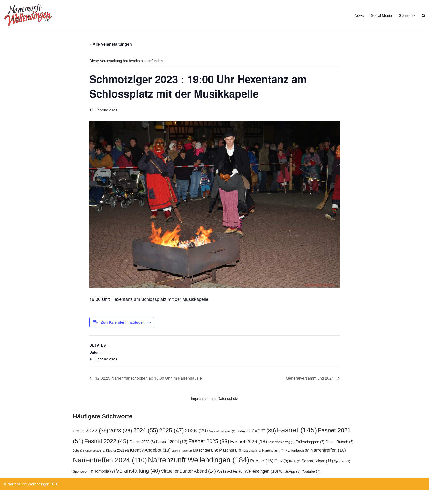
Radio (294, 461)
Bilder (243, 431)
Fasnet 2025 (208, 441)
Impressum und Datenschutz (214, 398)
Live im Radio (182, 450)
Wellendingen (261, 471)
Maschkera (252, 450)
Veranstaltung (138, 471)
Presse (261, 460)
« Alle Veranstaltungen (110, 44)
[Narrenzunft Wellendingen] (28, 15)
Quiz (281, 461)
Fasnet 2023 (142, 442)
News (359, 15)
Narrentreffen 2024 (110, 460)
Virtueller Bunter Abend (188, 471)
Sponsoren (83, 471)
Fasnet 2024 (171, 441)
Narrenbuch (297, 450)
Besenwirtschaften (222, 431)
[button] (415, 15)
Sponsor (342, 461)
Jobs (78, 450)
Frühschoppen (310, 442)
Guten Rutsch (339, 442)
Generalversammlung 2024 (310, 378)
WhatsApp (290, 471)
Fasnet (297, 430)
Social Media (381, 15)
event (264, 430)
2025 (171, 430)
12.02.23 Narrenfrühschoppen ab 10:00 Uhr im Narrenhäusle (148, 378)
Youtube (311, 471)
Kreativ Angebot (150, 450)
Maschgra (230, 450)
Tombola (104, 471)
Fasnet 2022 (106, 441)
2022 (96, 430)
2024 (145, 430)
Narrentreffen (328, 449)
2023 (120, 430)
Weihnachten (230, 471)
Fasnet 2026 (248, 441)
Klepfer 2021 (117, 450)
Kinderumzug (95, 450)
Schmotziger (317, 461)
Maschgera (205, 450)
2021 (78, 431)
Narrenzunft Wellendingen (198, 460)
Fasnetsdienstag (281, 442)
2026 (196, 430)
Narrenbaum (273, 450)
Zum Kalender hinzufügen (123, 322)
